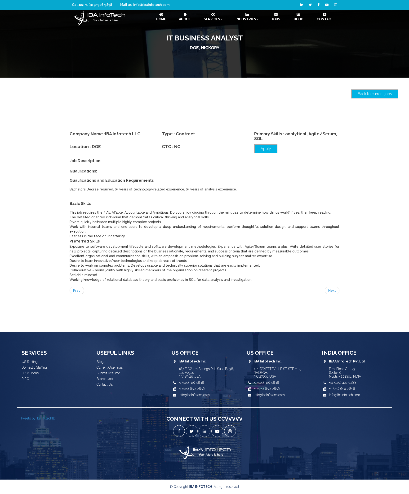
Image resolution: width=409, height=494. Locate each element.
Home (161, 19)
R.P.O (25, 379)
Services (212, 19)
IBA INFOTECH (200, 487)
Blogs (101, 362)
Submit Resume (108, 373)
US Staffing (30, 362)
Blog (298, 19)
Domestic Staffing (34, 367)
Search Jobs (105, 379)
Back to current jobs (375, 94)
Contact (325, 19)
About (185, 19)
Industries (246, 19)
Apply (266, 148)
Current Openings (110, 367)
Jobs (275, 19)
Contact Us (105, 384)
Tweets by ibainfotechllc (38, 418)
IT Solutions (30, 373)
